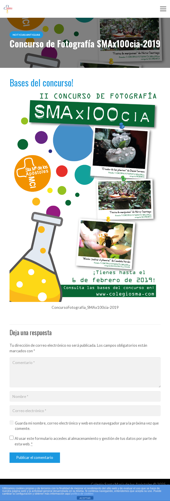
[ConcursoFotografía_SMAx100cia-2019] (85, 195)
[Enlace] (8, 9)
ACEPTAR (85, 498)
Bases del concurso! (41, 82)
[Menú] (163, 8)
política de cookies (82, 493)
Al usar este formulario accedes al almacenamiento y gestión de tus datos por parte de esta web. (86, 441)
